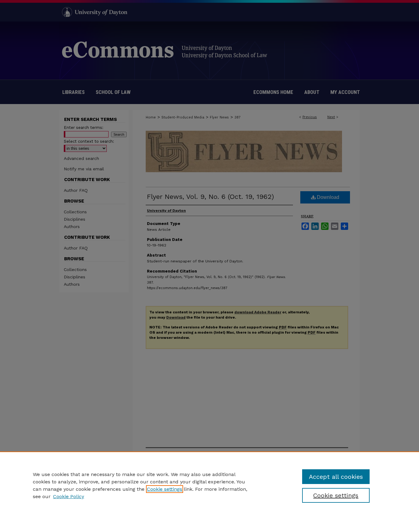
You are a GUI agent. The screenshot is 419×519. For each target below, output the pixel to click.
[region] (209, 485)
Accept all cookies (336, 476)
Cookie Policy (68, 496)
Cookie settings (164, 489)
